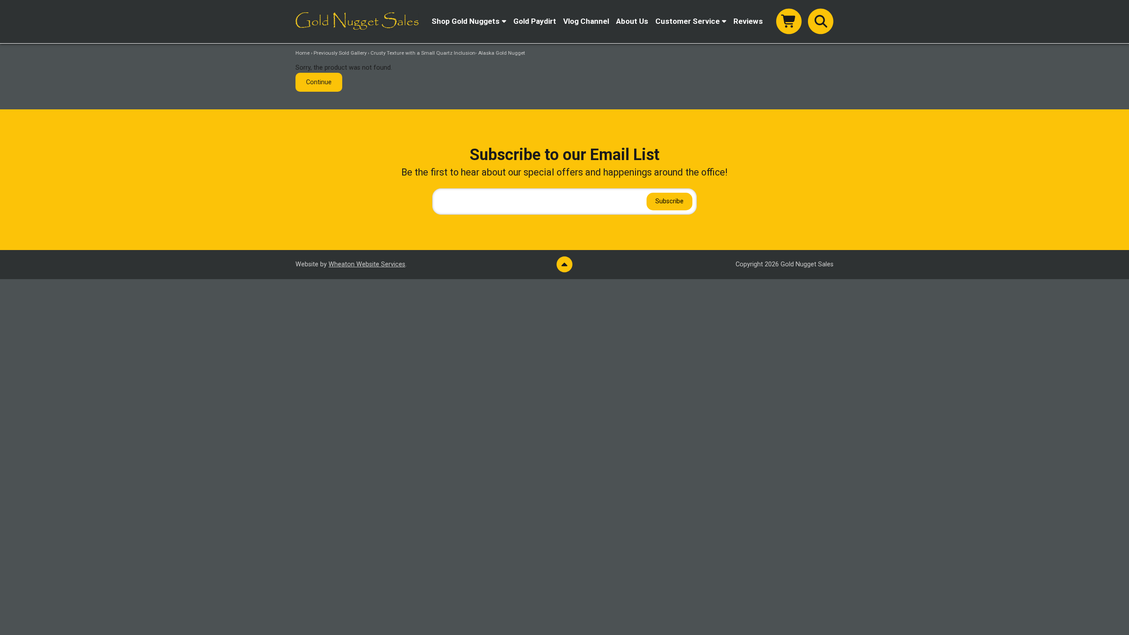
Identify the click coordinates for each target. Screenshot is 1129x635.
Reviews (748, 21)
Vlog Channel (586, 21)
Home (302, 53)
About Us (632, 21)
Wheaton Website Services (367, 264)
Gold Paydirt (534, 21)
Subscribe (669, 201)
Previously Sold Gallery (340, 53)
